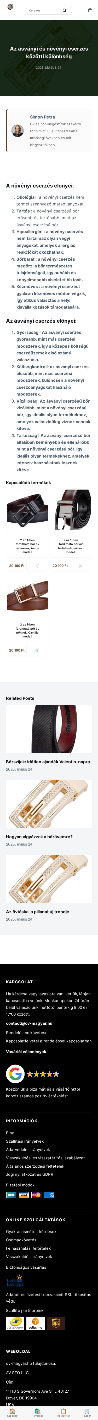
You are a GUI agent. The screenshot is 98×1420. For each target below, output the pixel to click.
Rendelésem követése (27, 1032)
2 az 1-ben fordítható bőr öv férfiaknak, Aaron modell (27, 546)
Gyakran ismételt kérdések (31, 1231)
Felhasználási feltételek (28, 1248)
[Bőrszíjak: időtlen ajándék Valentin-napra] (49, 729)
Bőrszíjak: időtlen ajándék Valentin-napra (48, 761)
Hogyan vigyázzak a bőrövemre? (39, 836)
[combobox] (43, 10)
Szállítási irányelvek (25, 1141)
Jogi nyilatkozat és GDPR (29, 1174)
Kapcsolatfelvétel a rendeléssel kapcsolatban (49, 1041)
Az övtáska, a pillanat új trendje (37, 911)
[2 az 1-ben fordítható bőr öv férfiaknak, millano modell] (70, 510)
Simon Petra (42, 117)
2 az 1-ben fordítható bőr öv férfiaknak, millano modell (71, 546)
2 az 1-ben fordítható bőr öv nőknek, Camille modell (27, 630)
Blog (10, 1132)
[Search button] (64, 10)
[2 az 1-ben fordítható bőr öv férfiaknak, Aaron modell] (27, 510)
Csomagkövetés (21, 1239)
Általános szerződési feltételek (35, 1166)
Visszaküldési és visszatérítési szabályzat (45, 1157)
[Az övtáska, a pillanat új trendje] (49, 879)
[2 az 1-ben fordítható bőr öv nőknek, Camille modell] (27, 594)
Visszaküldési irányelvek (29, 1256)
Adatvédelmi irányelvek (28, 1149)
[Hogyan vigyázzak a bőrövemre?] (49, 804)
